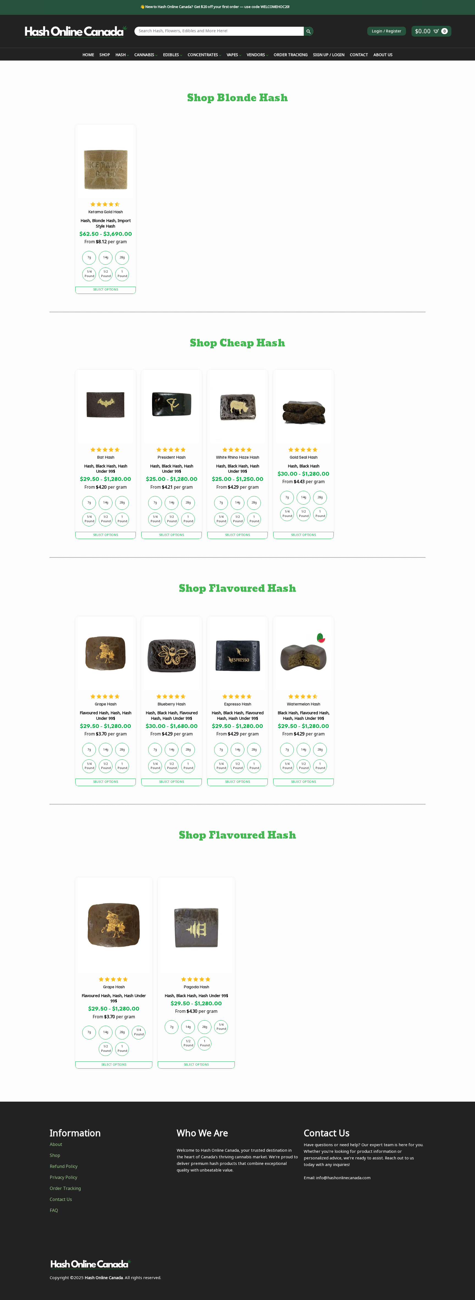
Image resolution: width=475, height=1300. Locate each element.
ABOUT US (383, 55)
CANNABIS (144, 55)
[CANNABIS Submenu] (156, 55)
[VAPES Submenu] (239, 55)
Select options (105, 290)
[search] (308, 31)
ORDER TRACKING (291, 55)
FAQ (54, 1211)
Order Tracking (65, 1189)
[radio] (89, 258)
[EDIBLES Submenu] (180, 55)
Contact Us (61, 1200)
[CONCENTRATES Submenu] (219, 55)
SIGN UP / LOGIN (328, 55)
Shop (55, 1156)
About (56, 1145)
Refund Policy (64, 1167)
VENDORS (256, 55)
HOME (88, 55)
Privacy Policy (63, 1178)
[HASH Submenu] (127, 55)
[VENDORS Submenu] (266, 55)
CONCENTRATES (203, 55)
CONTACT (359, 55)
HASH (120, 55)
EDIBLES (171, 55)
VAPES (232, 55)
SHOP (105, 55)
